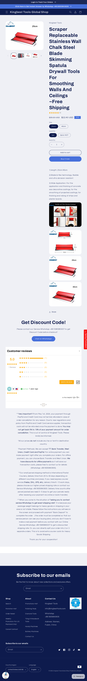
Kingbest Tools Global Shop (61, 670)
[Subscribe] (61, 588)
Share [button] (54, 312)
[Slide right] (41, 55)
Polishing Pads (30, 609)
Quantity (52, 140)
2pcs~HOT (64, 135)
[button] (6, 12)
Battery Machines (32, 631)
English (33, 669)
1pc (52, 135)
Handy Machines (31, 626)
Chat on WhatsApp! (43, 339)
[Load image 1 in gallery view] (14, 56)
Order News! (10, 614)
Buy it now (65, 159)
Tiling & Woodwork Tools (32, 620)
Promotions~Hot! (31, 604)
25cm (53, 126)
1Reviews (12, 367)
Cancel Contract (12, 629)
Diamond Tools (30, 614)
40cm (64, 126)
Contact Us (29, 636)
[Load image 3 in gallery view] (28, 56)
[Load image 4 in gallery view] (35, 56)
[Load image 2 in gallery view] (21, 56)
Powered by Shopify (75, 670)
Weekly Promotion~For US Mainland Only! (12, 621)
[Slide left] (8, 55)
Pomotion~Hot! (11, 609)
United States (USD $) (15, 669)
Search (8, 604)
